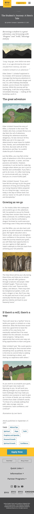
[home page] (7, 4)
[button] (21, 3)
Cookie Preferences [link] (20, 506)
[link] (29, 69)
